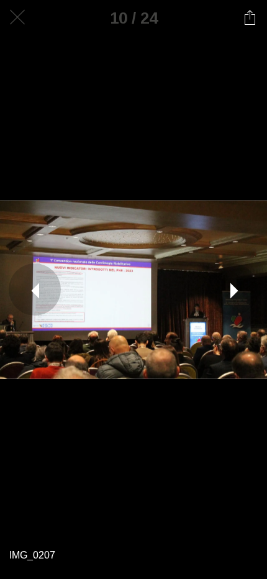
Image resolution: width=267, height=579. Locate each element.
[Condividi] (250, 17)
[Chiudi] (17, 17)
